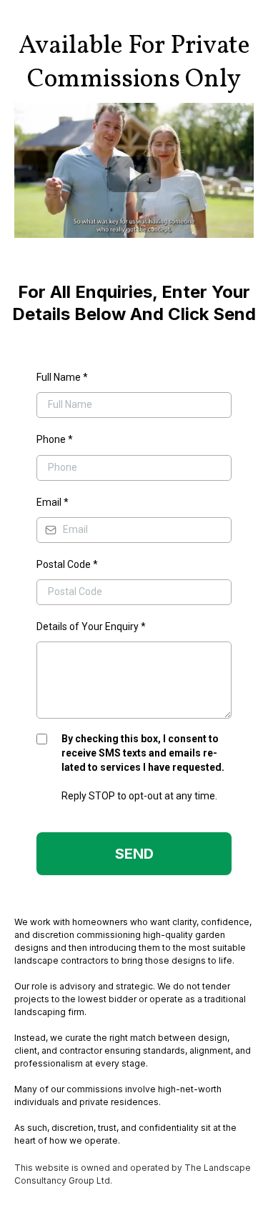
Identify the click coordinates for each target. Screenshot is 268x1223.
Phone (54, 439)
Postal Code (67, 564)
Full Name (62, 377)
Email (52, 502)
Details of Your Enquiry (91, 626)
